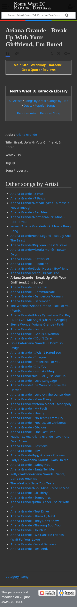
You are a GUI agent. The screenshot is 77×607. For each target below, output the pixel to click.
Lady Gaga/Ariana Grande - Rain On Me (39, 460)
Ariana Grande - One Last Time (32, 432)
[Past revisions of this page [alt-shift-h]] (58, 53)
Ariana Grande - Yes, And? (29, 549)
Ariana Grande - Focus (26, 329)
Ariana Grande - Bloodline (29, 264)
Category (12, 576)
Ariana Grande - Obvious (28, 427)
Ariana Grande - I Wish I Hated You (35, 352)
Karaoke (55, 65)
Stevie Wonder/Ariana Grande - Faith (37, 324)
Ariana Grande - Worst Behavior (33, 544)
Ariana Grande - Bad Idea (29, 212)
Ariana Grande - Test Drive (29, 511)
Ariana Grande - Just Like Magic (33, 371)
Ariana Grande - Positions (28, 446)
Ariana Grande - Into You (28, 366)
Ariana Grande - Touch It (28, 530)
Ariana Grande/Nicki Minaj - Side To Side (39, 488)
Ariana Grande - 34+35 (27, 193)
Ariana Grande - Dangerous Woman (36, 296)
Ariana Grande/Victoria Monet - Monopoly (40, 404)
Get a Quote (31, 70)
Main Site (21, 65)
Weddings (39, 65)
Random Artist (27, 113)
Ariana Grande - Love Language (33, 380)
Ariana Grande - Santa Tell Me (32, 469)
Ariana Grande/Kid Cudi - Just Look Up (38, 376)
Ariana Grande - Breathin (28, 287)
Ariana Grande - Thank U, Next (32, 516)
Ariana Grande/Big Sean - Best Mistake (38, 245)
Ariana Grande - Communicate (32, 292)
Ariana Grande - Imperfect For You (35, 362)
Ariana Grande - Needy (27, 413)
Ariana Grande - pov (25, 451)
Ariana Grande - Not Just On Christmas (38, 422)
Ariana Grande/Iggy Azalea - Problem (37, 455)
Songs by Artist (35, 101)
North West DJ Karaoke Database (32, 6)
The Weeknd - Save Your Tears (32, 483)
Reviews (49, 70)
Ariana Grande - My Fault (28, 408)
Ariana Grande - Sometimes (30, 497)
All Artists (15, 101)
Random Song (50, 113)
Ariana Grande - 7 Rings (27, 198)
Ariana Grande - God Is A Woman (34, 334)
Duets (28, 105)
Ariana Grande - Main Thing (30, 399)
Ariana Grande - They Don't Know (34, 521)
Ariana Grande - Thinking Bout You (35, 525)
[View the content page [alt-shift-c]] (8, 53)
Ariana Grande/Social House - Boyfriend (39, 268)
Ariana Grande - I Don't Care (31, 338)
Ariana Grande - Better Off (29, 259)
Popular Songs (44, 105)
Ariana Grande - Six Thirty (29, 493)
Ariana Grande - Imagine (28, 357)
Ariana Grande (26, 134)
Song (25, 576)
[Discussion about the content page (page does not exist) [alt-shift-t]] (17, 53)
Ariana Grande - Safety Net (30, 464)
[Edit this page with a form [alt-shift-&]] (51, 53)
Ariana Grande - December (30, 301)
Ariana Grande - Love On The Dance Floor (40, 394)
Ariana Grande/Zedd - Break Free (34, 273)
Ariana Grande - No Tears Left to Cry (36, 418)
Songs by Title (58, 101)
